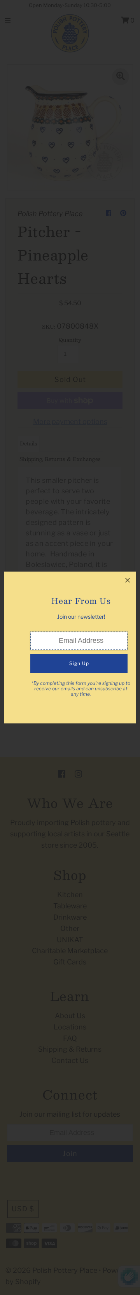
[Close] (127, 580)
